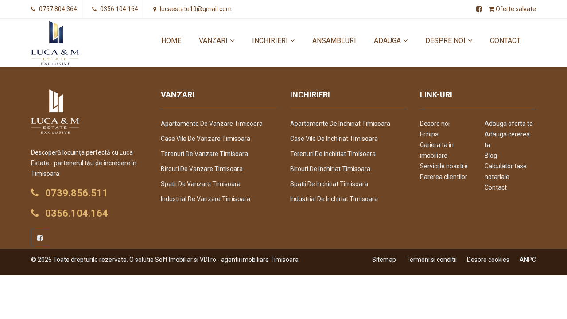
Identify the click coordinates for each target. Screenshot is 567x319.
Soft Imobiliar (174, 259)
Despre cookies (488, 259)
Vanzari (213, 40)
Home (171, 40)
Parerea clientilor (443, 176)
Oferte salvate (515, 8)
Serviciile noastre (444, 166)
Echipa (429, 134)
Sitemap (384, 259)
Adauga (387, 40)
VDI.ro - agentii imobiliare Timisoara (249, 259)
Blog (491, 155)
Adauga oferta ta (509, 123)
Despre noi (445, 40)
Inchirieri (270, 40)
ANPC (528, 259)
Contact (505, 40)
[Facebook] (40, 237)
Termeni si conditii (431, 259)
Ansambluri (334, 40)
